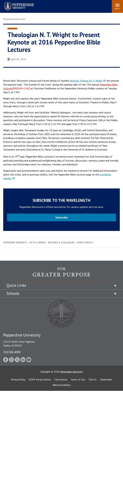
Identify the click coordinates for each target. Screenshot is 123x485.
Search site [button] (65, 4)
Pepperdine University (15, 3)
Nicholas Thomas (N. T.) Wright (86, 80)
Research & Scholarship (61, 242)
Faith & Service (37, 242)
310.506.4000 (11, 352)
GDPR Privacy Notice (40, 379)
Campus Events (84, 242)
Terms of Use (78, 379)
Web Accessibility (61, 385)
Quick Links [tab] (16, 285)
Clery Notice (60, 379)
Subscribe (61, 217)
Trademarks (106, 379)
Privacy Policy (18, 379)
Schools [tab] (12, 293)
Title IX (92, 379)
